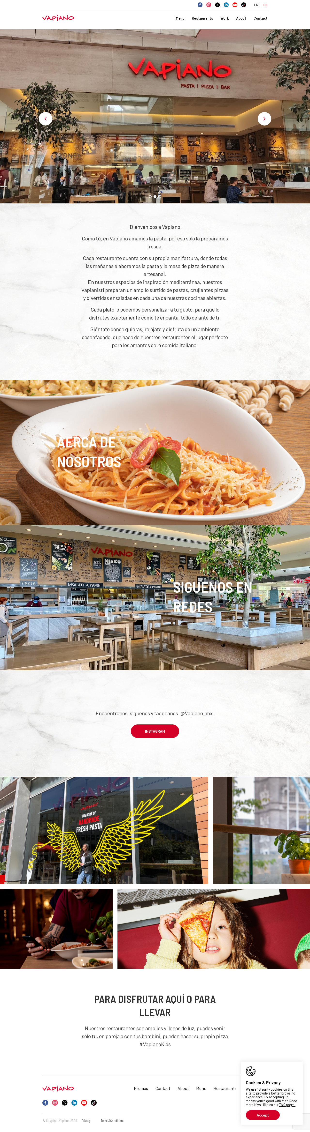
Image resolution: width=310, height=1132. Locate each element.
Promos (141, 1088)
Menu (180, 18)
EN (256, 5)
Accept (263, 1115)
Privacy (86, 1120)
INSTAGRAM (155, 731)
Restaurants (202, 18)
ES (265, 5)
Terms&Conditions (112, 1120)
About (241, 18)
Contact (261, 18)
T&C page (286, 1104)
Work (224, 18)
